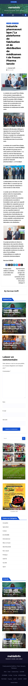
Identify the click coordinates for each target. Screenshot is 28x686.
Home (5, 671)
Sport (4, 566)
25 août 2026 (8, 628)
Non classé (6, 550)
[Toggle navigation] (13, 15)
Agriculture (6, 527)
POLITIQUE (4, 679)
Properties (10, 679)
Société (13, 324)
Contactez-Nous (15, 671)
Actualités (6, 308)
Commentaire (7, 371)
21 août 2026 (8, 645)
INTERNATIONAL (22, 675)
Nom (4, 402)
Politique (19, 308)
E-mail (4, 411)
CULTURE (22, 671)
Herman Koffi (11, 68)
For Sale (15, 675)
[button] (23, 15)
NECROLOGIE (7, 546)
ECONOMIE (9, 23)
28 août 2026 (8, 594)
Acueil (9, 671)
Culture (5, 531)
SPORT (25, 679)
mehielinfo (14, 7)
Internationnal (6, 539)
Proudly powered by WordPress (10, 666)
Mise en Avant (15, 23)
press (15, 314)
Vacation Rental (14, 682)
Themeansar (14, 668)
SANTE (5, 558)
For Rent (10, 675)
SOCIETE (20, 679)
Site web (5, 419)
